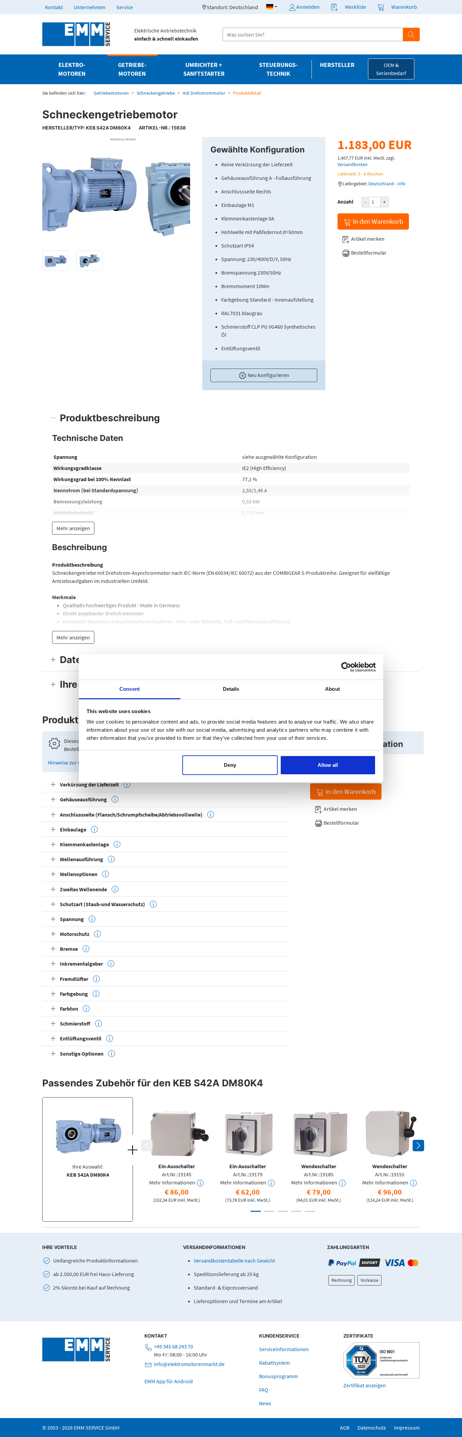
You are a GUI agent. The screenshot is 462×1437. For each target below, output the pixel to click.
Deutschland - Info (387, 184)
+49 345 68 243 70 (173, 1346)
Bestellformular (368, 252)
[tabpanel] (176, 1154)
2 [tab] (269, 1211)
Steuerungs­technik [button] (278, 69)
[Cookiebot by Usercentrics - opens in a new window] (346, 667)
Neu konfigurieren (268, 375)
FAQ (263, 1389)
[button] (271, 7)
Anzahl (345, 201)
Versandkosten (353, 164)
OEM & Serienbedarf (391, 69)
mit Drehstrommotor (204, 93)
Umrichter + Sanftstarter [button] (204, 69)
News (265, 1403)
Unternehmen (90, 7)
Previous (147, 1145)
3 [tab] (283, 1211)
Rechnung (341, 1280)
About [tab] (332, 689)
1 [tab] (256, 1211)
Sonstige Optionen (81, 1053)
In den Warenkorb (377, 221)
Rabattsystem (274, 1362)
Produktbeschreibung (110, 418)
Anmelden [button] (308, 6)
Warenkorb (404, 6)
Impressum (407, 1427)
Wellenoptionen (78, 874)
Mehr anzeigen (73, 528)
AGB (344, 1427)
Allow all (328, 765)
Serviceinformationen (284, 1349)
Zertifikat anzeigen (364, 1385)
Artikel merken (367, 238)
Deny (230, 765)
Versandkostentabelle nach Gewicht (234, 1260)
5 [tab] (310, 1211)
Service (124, 7)
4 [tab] (296, 1211)
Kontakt (54, 7)
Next (418, 1145)
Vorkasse (369, 1280)
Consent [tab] (129, 689)
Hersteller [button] (337, 65)
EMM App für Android (168, 1381)
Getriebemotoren (111, 93)
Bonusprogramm (278, 1376)
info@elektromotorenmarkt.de (189, 1364)
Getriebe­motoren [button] (132, 69)
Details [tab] (231, 689)
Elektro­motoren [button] (72, 69)
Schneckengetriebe (156, 93)
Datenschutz (371, 1427)
